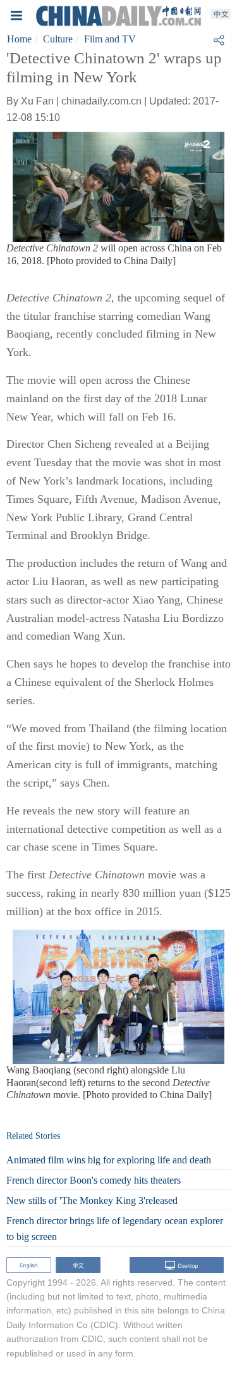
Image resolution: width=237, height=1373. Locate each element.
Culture (58, 39)
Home (19, 39)
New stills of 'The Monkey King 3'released (92, 1200)
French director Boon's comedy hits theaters (93, 1180)
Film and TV (110, 39)
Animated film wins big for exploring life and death (108, 1160)
